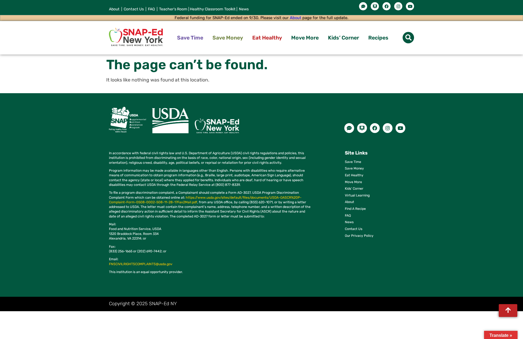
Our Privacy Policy (359, 236)
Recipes (378, 38)
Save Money (227, 38)
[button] (408, 37)
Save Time (190, 38)
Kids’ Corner (343, 38)
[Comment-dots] (363, 6)
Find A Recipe (355, 209)
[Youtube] (410, 6)
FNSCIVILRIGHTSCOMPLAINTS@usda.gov (140, 264)
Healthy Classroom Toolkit (213, 9)
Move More (305, 38)
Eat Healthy (267, 38)
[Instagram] (398, 6)
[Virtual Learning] (375, 6)
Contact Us (134, 9)
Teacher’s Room (172, 9)
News (243, 9)
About (114, 9)
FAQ (152, 9)
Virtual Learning (357, 195)
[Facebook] (386, 6)
